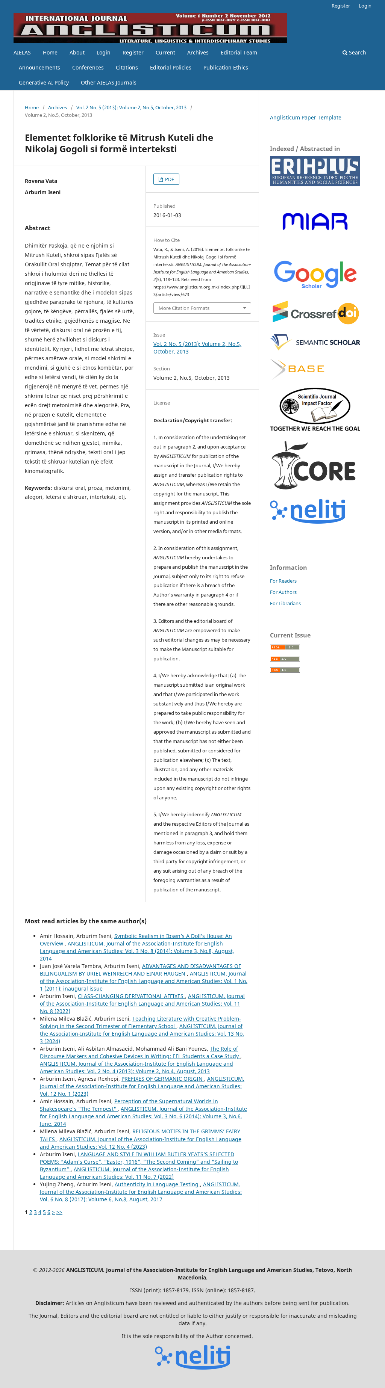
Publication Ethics (225, 67)
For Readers (283, 580)
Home (50, 52)
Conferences (88, 67)
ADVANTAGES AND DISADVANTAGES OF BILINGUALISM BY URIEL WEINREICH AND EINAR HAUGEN (140, 969)
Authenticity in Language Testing (157, 1184)
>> (59, 1212)
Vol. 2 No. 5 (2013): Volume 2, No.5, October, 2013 (131, 107)
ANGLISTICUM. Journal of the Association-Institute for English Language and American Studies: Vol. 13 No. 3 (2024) (142, 1033)
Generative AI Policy (44, 82)
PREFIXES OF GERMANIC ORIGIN (162, 1078)
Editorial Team (239, 52)
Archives (198, 52)
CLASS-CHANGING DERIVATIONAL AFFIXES (131, 996)
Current (165, 52)
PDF (169, 179)
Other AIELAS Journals (108, 82)
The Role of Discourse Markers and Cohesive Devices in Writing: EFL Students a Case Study (140, 1052)
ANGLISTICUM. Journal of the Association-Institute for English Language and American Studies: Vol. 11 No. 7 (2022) (134, 1173)
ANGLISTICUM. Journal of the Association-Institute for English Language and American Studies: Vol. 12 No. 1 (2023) (142, 1086)
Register (133, 52)
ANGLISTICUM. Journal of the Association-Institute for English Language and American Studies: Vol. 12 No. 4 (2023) (140, 1143)
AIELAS (22, 52)
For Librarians (285, 603)
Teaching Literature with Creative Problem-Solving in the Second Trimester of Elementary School (140, 1022)
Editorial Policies (170, 67)
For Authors (283, 592)
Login (104, 52)
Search (356, 52)
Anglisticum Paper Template (305, 117)
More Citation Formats (184, 308)
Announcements (39, 67)
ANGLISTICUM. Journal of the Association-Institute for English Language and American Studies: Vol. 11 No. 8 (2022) (142, 1003)
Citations (127, 67)
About (77, 52)
